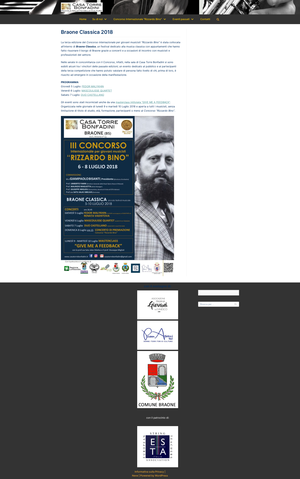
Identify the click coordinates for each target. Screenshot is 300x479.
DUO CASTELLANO (92, 94)
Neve (135, 475)
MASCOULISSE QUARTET (97, 90)
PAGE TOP (291, 462)
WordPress (161, 475)
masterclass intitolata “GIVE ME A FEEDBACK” (143, 102)
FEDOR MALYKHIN (93, 86)
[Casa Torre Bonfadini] (82, 7)
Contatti (205, 19)
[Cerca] (218, 19)
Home (82, 19)
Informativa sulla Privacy (149, 471)
